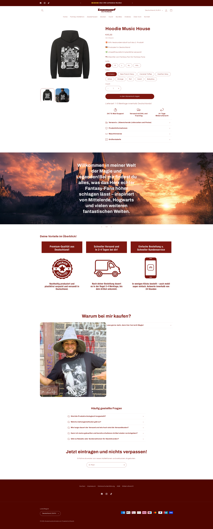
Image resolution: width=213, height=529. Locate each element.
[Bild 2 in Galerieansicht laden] (62, 95)
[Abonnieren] (123, 465)
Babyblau (151, 79)
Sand (139, 79)
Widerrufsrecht (128, 486)
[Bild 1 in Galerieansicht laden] (47, 95)
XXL (137, 65)
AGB (118, 486)
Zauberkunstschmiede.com (53, 521)
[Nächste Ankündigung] (132, 3)
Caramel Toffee (146, 74)
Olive (110, 79)
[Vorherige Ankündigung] (80, 3)
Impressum (91, 486)
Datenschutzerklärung (106, 486)
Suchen (82, 486)
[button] (42, 10)
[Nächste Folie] (111, 226)
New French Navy (127, 74)
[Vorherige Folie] (101, 226)
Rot (130, 79)
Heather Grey (163, 74)
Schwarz (111, 74)
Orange (120, 79)
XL (129, 65)
